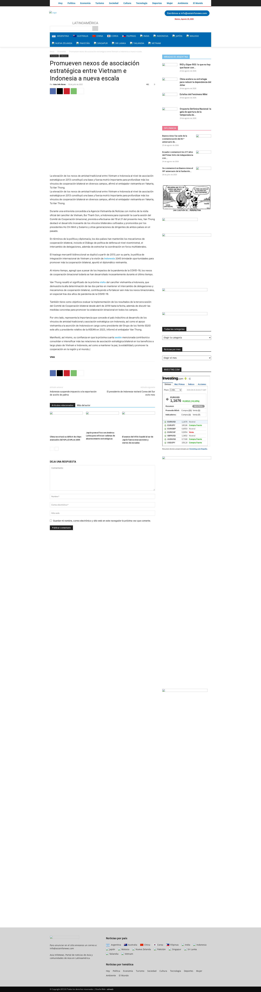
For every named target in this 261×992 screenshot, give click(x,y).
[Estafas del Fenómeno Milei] (169, 98)
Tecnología (175, 970)
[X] (60, 91)
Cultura (163, 970)
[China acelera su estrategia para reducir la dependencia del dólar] (169, 83)
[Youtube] (206, 19)
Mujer (199, 970)
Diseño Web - (104, 989)
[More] (81, 91)
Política (116, 970)
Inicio (52, 51)
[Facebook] (201, 19)
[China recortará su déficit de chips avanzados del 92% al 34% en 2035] (66, 423)
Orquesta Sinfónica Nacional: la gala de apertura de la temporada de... (195, 112)
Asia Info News (59, 84)
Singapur (176, 949)
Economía (62, 51)
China (147, 944)
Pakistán (161, 949)
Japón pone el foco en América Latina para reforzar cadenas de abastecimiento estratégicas (100, 436)
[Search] (95, 28)
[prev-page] (52, 449)
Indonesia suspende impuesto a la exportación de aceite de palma (73, 393)
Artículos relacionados (62, 405)
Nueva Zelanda (143, 949)
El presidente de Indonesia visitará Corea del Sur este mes (131, 393)
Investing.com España (198, 449)
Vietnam (128, 953)
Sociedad (151, 970)
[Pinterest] (67, 91)
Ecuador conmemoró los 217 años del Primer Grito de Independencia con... (177, 155)
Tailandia (113, 953)
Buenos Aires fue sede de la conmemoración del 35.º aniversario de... (174, 139)
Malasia (125, 949)
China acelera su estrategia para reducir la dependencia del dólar (195, 82)
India (187, 944)
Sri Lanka (192, 949)
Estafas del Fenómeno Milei (193, 94)
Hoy (108, 970)
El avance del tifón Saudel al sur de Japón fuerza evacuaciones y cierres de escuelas (137, 440)
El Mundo (124, 975)
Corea (160, 944)
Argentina (115, 944)
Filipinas (174, 944)
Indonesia (64, 56)
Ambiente (111, 975)
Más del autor (83, 405)
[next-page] (56, 449)
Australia (132, 944)
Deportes (188, 970)
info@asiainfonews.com (62, 948)
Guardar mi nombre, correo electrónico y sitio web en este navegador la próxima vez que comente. (102, 520)
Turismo (140, 970)
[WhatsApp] (74, 91)
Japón (112, 949)
